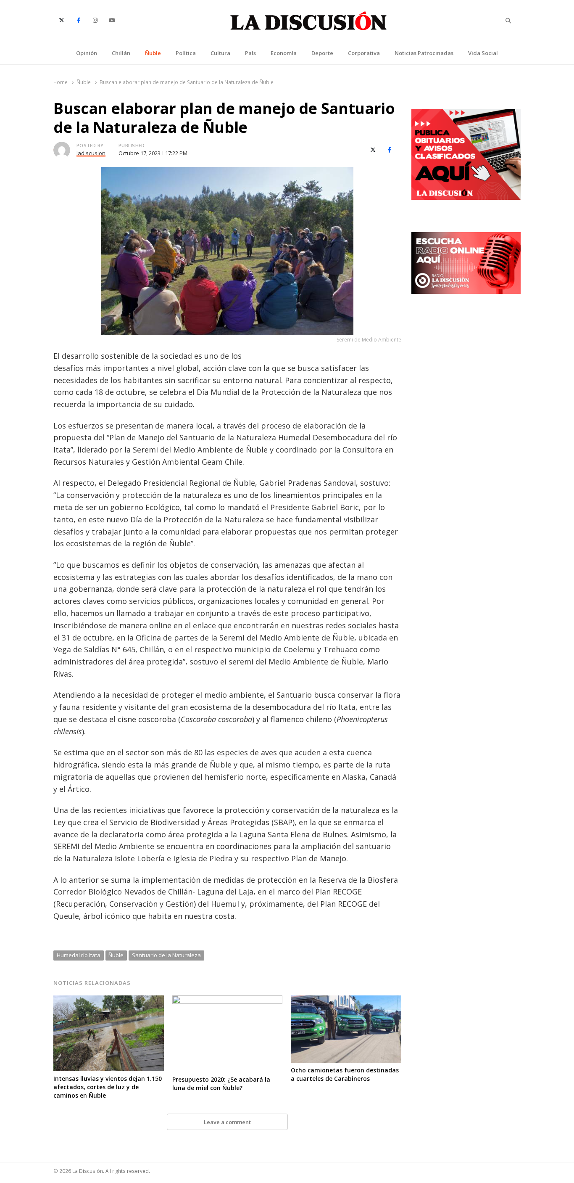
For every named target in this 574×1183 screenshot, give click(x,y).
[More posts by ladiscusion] (61, 147)
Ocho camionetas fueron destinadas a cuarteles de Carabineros (345, 1074)
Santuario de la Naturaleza (166, 955)
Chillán (121, 53)
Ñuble (153, 53)
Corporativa (364, 53)
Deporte (322, 53)
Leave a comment (227, 1122)
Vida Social (483, 53)
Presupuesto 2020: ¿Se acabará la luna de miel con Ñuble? (221, 1083)
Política (186, 53)
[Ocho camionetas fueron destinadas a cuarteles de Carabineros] (346, 1000)
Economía (284, 53)
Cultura (220, 53)
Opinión (86, 53)
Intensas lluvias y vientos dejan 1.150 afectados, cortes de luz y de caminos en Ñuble (107, 1086)
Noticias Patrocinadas (424, 53)
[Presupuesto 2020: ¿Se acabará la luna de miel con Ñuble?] (227, 1000)
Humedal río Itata (78, 955)
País (250, 53)
